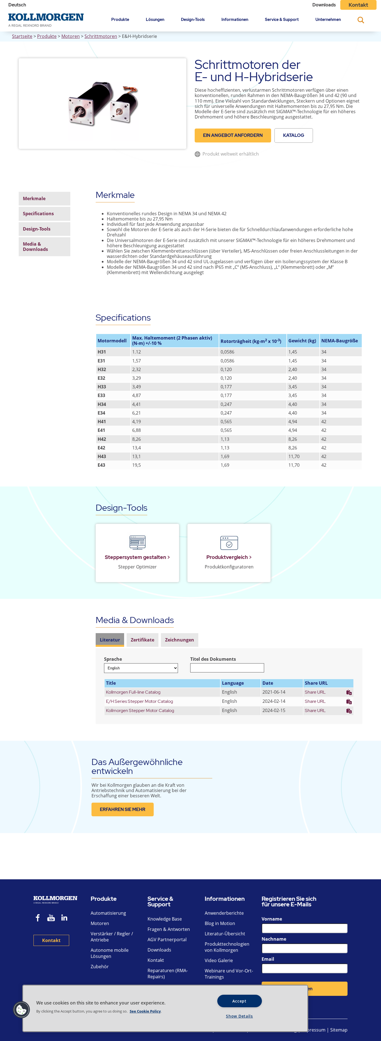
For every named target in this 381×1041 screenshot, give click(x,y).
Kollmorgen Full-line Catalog (133, 692)
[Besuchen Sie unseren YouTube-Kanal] (51, 918)
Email (268, 959)
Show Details (239, 1016)
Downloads (324, 5)
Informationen (234, 19)
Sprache (113, 659)
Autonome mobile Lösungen (110, 953)
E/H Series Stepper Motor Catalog (139, 701)
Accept (239, 1001)
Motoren (70, 36)
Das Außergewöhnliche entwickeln (137, 766)
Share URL (315, 692)
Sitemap (339, 1030)
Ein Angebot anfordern (233, 135)
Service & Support (282, 19)
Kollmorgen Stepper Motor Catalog (140, 710)
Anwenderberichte (224, 913)
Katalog (293, 135)
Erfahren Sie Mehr (122, 809)
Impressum (313, 1030)
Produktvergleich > (229, 557)
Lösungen (155, 19)
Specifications (38, 213)
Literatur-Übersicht (225, 934)
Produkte (120, 19)
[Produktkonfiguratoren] (229, 543)
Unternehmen (328, 19)
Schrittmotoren (101, 36)
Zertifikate (142, 640)
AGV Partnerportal (167, 939)
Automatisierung (108, 913)
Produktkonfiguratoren (229, 567)
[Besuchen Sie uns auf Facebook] (37, 918)
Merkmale (34, 198)
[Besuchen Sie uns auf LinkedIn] (66, 918)
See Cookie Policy (145, 1011)
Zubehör (100, 966)
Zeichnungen (179, 640)
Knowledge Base (165, 919)
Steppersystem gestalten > (137, 557)
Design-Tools (193, 19)
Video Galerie (219, 960)
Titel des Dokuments (213, 659)
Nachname (274, 939)
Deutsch (17, 5)
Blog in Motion (220, 923)
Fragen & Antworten (169, 929)
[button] (21, 1010)
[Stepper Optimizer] (137, 543)
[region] (165, 1008)
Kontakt (358, 5)
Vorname (272, 919)
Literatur (110, 640)
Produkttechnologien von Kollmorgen (227, 947)
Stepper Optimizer (137, 567)
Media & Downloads (35, 246)
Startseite (22, 36)
